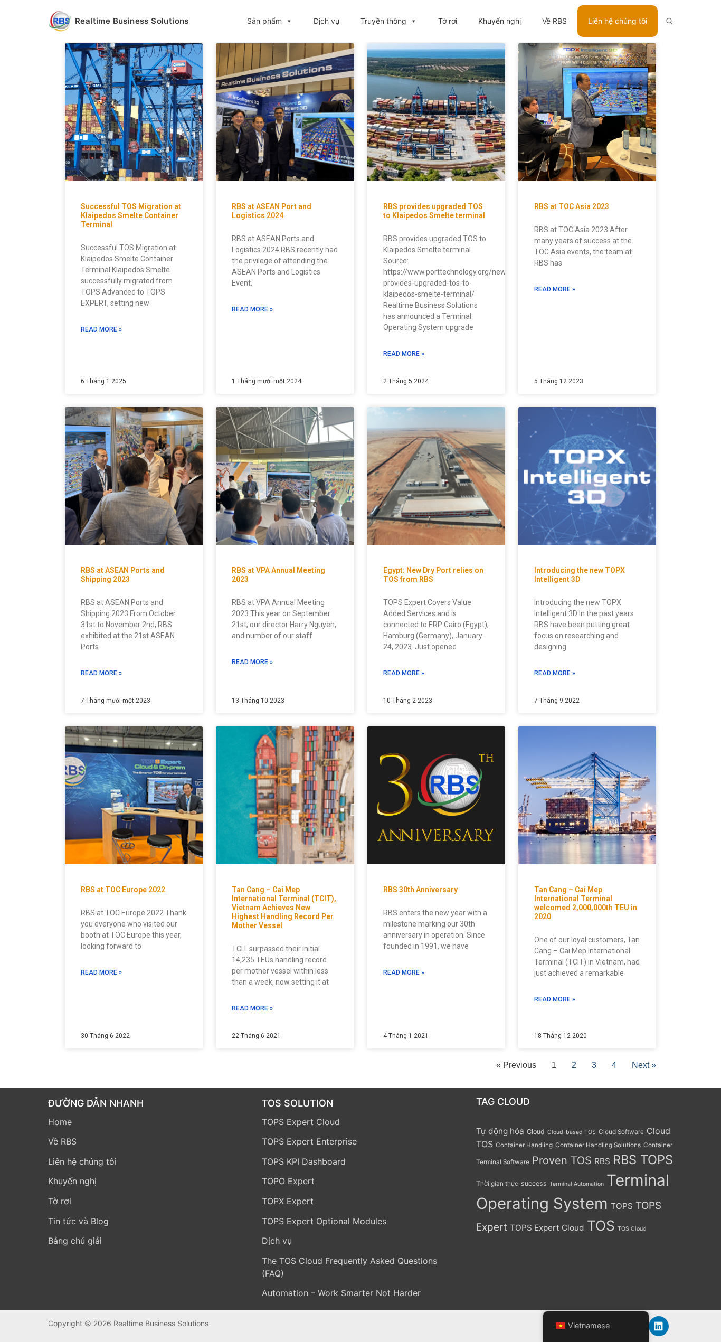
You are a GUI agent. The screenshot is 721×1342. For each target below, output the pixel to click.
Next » (644, 1065)
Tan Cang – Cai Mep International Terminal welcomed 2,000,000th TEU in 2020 (585, 903)
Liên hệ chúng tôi (617, 20)
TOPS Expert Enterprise (309, 1141)
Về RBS (554, 20)
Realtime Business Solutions (132, 21)
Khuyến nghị (499, 20)
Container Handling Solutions (598, 1145)
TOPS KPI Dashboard (304, 1161)
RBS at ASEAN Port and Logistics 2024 (271, 211)
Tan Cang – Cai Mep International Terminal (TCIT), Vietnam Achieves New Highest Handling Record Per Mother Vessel (284, 907)
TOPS (622, 1206)
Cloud (536, 1132)
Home (60, 1122)
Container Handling (524, 1145)
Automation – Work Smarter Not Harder (341, 1293)
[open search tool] (669, 21)
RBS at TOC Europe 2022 (123, 889)
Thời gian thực (497, 1183)
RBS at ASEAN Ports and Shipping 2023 (123, 574)
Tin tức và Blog (78, 1221)
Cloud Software (621, 1132)
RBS (602, 1161)
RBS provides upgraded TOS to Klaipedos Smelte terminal (434, 211)
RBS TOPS (643, 1159)
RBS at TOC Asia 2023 (571, 206)
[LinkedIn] (659, 1326)
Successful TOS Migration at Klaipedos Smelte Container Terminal (131, 215)
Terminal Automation (576, 1183)
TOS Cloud (632, 1228)
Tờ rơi (447, 20)
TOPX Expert (288, 1201)
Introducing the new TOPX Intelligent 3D (579, 574)
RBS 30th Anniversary (420, 889)
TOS (601, 1225)
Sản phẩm (264, 20)
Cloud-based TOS (571, 1132)
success (534, 1183)
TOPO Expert (288, 1181)
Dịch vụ (326, 20)
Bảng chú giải (75, 1240)
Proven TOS (562, 1160)
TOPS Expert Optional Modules (324, 1221)
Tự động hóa (500, 1131)
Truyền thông (383, 20)
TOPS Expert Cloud (301, 1122)
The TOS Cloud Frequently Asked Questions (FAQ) (349, 1267)
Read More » (101, 329)
